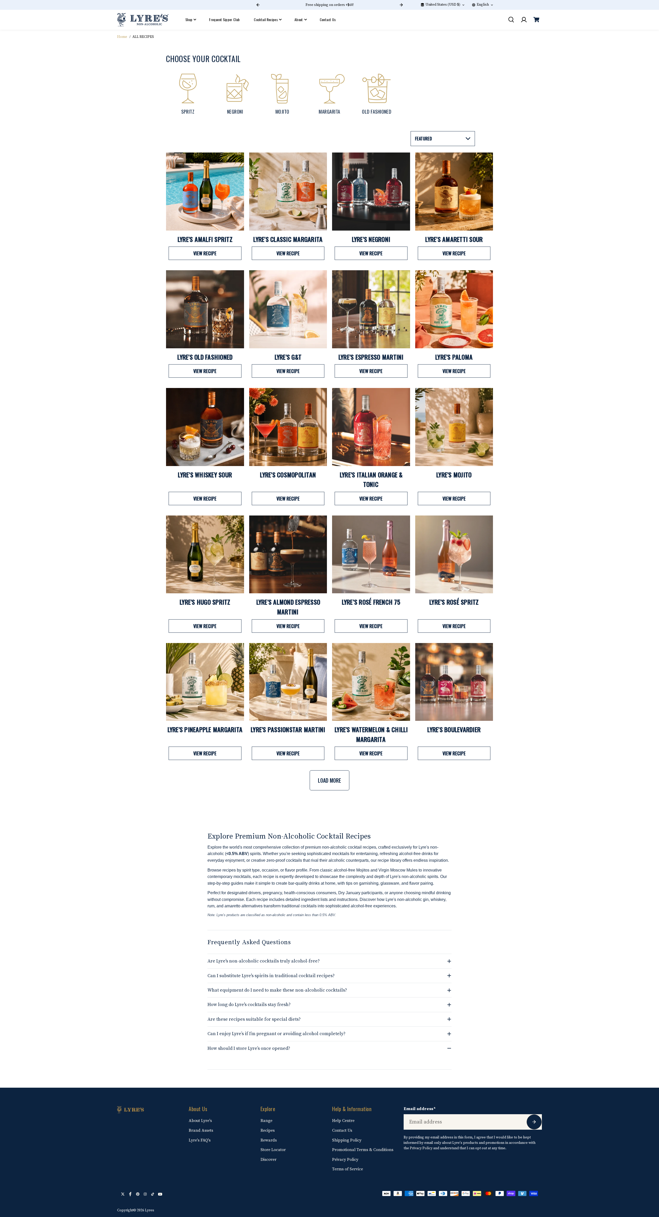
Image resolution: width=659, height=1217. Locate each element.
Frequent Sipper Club (224, 19)
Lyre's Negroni (371, 239)
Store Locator (273, 1149)
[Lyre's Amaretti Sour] (454, 192)
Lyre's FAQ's (200, 1140)
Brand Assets (201, 1130)
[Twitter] (123, 1194)
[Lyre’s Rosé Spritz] (454, 554)
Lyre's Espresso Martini (371, 356)
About (298, 19)
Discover (268, 1159)
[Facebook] (130, 1194)
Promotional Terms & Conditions (362, 1149)
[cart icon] (536, 19)
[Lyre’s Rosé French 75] (371, 554)
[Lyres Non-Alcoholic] (143, 20)
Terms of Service (347, 1169)
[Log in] (523, 19)
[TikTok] (153, 1194)
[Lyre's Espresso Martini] (371, 309)
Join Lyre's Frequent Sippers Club (329, 5)
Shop (188, 19)
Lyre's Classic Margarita (288, 239)
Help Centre (343, 1120)
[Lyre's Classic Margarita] (288, 192)
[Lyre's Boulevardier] (454, 682)
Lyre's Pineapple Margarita (205, 729)
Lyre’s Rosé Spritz (454, 601)
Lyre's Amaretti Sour (454, 239)
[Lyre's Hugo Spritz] (205, 554)
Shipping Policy (346, 1140)
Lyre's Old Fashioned (204, 356)
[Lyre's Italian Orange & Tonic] (371, 427)
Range (266, 1120)
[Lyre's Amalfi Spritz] (205, 192)
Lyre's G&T (288, 356)
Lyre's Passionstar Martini (288, 729)
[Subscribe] (534, 1121)
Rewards (269, 1140)
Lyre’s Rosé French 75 (371, 601)
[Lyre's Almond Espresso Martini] (288, 554)
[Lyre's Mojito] (454, 427)
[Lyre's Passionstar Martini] (288, 682)
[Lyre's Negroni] (371, 192)
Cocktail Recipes (266, 19)
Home (122, 37)
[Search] (511, 19)
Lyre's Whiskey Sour (205, 474)
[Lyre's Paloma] (454, 309)
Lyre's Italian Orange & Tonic (371, 479)
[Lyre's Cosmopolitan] (288, 427)
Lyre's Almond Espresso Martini (288, 606)
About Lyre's (200, 1120)
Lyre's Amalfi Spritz (205, 239)
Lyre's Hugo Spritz (205, 601)
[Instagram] (145, 1194)
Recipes (268, 1130)
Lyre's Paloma (454, 356)
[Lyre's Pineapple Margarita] (205, 682)
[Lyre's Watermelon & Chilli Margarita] (371, 682)
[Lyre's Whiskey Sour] (205, 427)
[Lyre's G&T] (288, 309)
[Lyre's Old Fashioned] (205, 309)
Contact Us (328, 19)
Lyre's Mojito (454, 474)
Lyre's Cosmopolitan (288, 474)
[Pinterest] (138, 1194)
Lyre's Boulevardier (454, 729)
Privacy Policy (345, 1159)
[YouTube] (160, 1194)
